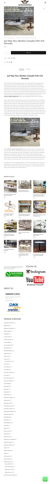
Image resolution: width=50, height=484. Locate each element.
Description (21, 69)
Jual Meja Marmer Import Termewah (9, 250)
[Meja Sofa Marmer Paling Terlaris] (25, 225)
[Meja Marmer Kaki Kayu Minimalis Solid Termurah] (25, 184)
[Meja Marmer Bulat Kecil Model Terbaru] (39, 226)
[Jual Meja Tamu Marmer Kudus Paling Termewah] (39, 206)
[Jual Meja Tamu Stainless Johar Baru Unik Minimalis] (10, 186)
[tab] (21, 69)
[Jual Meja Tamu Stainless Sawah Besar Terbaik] (10, 206)
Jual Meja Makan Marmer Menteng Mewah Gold (24, 254)
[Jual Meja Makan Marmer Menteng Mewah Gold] (25, 246)
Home (5, 37)
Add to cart (28, 52)
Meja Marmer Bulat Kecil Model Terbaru (38, 235)
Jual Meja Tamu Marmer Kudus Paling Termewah (39, 215)
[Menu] (4, 3)
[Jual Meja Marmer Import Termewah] (10, 244)
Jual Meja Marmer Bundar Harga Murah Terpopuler (38, 254)
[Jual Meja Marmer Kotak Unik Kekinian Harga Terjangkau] (25, 206)
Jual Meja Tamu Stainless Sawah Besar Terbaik (9, 214)
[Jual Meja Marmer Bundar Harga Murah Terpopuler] (39, 246)
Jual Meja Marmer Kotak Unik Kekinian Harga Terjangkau (24, 214)
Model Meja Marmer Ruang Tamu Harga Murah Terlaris (38, 195)
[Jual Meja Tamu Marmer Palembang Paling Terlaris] (10, 226)
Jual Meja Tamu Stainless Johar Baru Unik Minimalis (10, 195)
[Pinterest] (11, 62)
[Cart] (45, 2)
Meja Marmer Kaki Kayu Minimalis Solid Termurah (24, 191)
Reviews (28, 69)
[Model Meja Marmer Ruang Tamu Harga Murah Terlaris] (39, 186)
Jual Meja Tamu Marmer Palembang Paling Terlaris (9, 235)
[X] (9, 62)
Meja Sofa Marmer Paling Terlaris (24, 233)
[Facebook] (7, 62)
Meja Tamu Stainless (11, 37)
